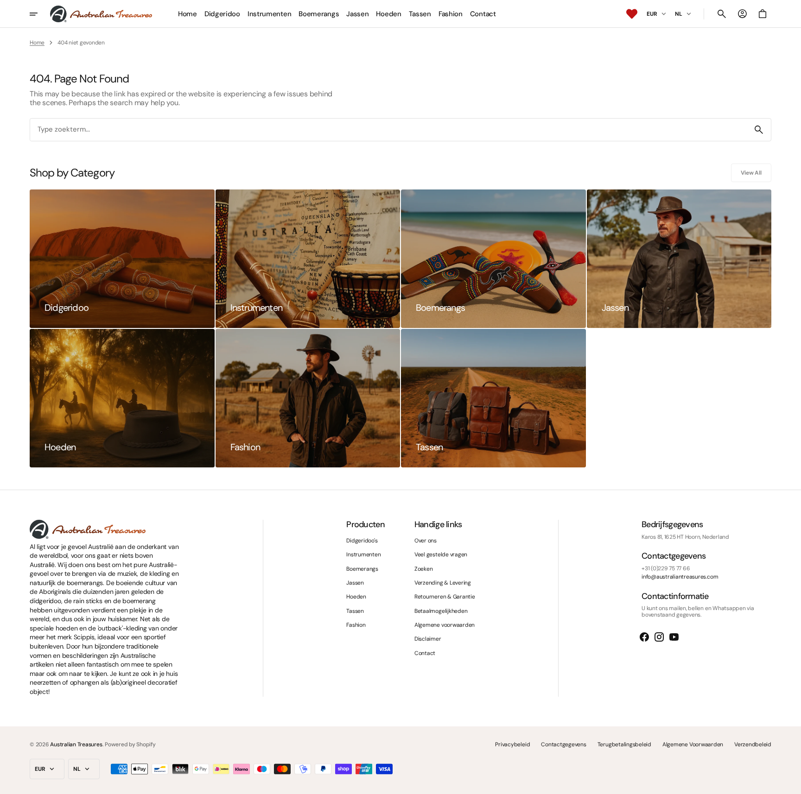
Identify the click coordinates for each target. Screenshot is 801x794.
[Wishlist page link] (631, 13)
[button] (722, 14)
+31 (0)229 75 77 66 (666, 568)
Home (37, 42)
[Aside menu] (40, 14)
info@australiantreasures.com (680, 576)
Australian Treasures (76, 744)
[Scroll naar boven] (789, 782)
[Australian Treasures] (101, 14)
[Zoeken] (759, 130)
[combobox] (388, 130)
